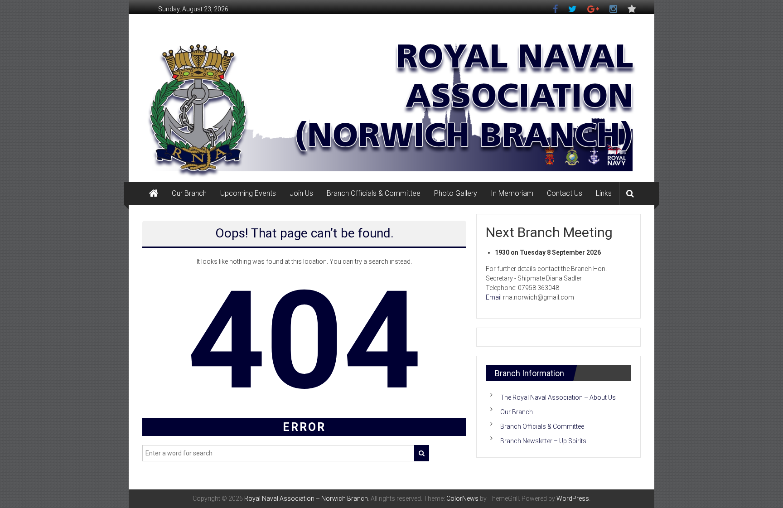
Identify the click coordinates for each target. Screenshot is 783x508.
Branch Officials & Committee (373, 193)
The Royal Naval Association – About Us (558, 397)
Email (494, 297)
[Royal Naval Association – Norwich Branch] (153, 193)
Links (604, 193)
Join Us (301, 193)
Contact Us (564, 193)
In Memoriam (512, 193)
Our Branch (189, 193)
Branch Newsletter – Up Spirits (543, 441)
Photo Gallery (455, 193)
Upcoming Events (248, 193)
